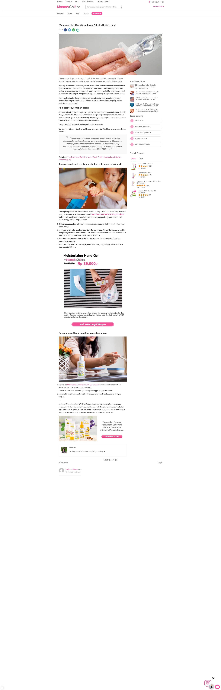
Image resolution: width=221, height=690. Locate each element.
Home (60, 1)
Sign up (75, 469)
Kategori (60, 13)
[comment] (78, 30)
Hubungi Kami (103, 1)
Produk (69, 1)
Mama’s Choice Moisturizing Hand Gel (83, 385)
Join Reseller (88, 1)
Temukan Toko (157, 2)
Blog (77, 1)
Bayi (77, 13)
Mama (70, 13)
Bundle (86, 13)
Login (160, 463)
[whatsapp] (73, 30)
